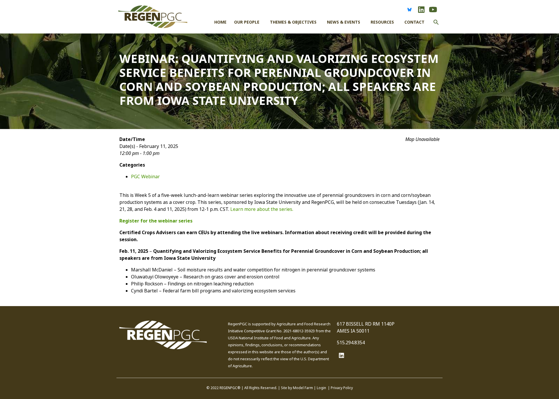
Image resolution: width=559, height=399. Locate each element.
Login (321, 388)
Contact (414, 22)
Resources (382, 22)
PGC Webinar (145, 176)
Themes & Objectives (293, 22)
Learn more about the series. (261, 209)
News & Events (343, 22)
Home (220, 22)
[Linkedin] (421, 9)
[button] (436, 26)
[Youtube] (433, 9)
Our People (246, 22)
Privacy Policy (342, 388)
